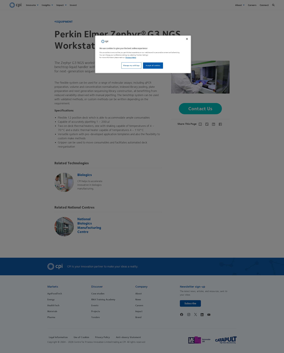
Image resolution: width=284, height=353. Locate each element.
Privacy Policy (131, 57)
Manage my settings (131, 65)
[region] (143, 54)
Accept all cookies (153, 65)
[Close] (187, 39)
